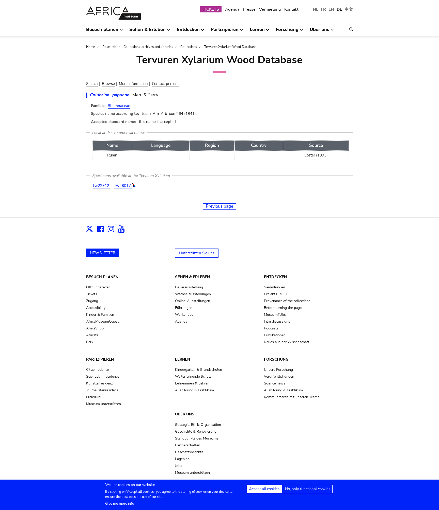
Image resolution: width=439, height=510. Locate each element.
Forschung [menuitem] (287, 31)
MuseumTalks (275, 314)
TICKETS (211, 9)
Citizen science (97, 369)
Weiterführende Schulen (194, 376)
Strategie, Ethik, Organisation (198, 424)
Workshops (184, 314)
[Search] (351, 29)
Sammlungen (274, 287)
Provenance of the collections (287, 300)
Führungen (183, 307)
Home (90, 47)
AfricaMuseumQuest (102, 321)
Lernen (182, 359)
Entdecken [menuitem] (188, 31)
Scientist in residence (102, 376)
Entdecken (275, 276)
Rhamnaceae (119, 105)
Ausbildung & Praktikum (194, 390)
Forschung (276, 359)
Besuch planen (102, 276)
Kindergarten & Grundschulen (198, 369)
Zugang (92, 300)
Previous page (219, 206)
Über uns (184, 414)
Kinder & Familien (100, 314)
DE (339, 9)
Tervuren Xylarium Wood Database (230, 47)
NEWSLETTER (102, 252)
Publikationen (275, 335)
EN (331, 9)
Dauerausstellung (189, 287)
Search (92, 83)
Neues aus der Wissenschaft (286, 342)
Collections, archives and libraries (148, 47)
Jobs (178, 465)
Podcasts (271, 328)
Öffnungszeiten (98, 287)
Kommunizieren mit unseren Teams (291, 397)
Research (109, 47)
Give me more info (119, 503)
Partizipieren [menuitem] (225, 31)
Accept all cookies (264, 488)
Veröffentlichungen (279, 376)
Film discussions (277, 321)
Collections (188, 47)
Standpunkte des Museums (196, 438)
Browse (108, 83)
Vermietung (270, 9)
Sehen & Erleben (192, 276)
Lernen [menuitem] (257, 31)
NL (315, 9)
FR (323, 9)
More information (133, 83)
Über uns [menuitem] (319, 31)
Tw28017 (123, 185)
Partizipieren (100, 359)
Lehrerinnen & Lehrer (192, 383)
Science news (274, 383)
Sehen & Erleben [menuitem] (147, 31)
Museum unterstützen (103, 403)
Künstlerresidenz (99, 383)
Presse (249, 9)
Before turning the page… (284, 307)
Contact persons (165, 83)
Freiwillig (93, 397)
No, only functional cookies (307, 488)
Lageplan (182, 458)
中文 (349, 9)
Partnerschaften (187, 445)
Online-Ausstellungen (192, 300)
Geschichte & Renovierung (195, 431)
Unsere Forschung (278, 369)
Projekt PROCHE (277, 294)
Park (89, 342)
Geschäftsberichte (189, 452)
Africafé (92, 335)
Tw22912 (101, 185)
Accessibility (95, 307)
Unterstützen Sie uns (196, 253)
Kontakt (291, 9)
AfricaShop (95, 328)
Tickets (91, 294)
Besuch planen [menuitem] (102, 31)
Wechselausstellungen (193, 294)
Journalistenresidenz (102, 390)
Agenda (232, 9)
